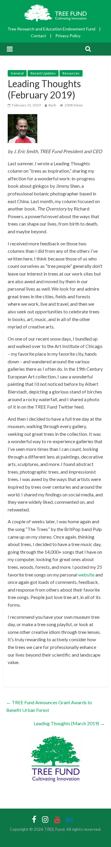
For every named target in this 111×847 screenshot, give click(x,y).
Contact (38, 35)
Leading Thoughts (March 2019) (69, 723)
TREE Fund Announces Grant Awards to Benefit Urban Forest (49, 706)
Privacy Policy (68, 35)
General (17, 73)
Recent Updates (43, 73)
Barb (52, 105)
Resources (71, 73)
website (86, 574)
